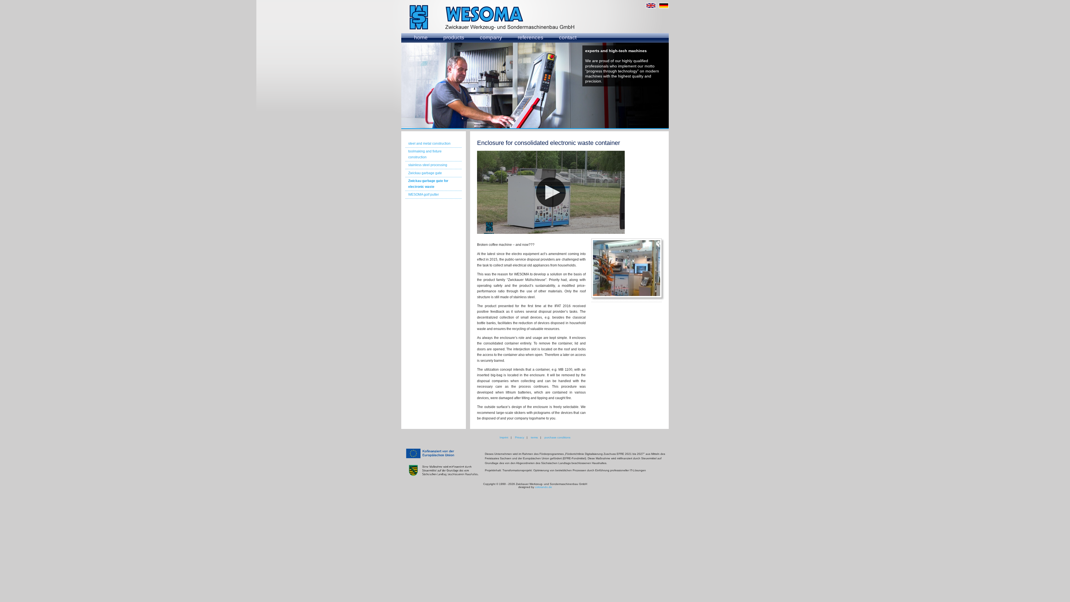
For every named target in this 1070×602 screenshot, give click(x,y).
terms (534, 437)
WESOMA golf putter (423, 194)
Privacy (519, 437)
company (491, 37)
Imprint (504, 437)
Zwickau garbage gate (425, 173)
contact (568, 37)
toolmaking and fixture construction (425, 154)
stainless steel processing (427, 165)
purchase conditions (557, 437)
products (453, 37)
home (421, 37)
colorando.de (543, 487)
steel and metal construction (429, 143)
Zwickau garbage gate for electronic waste (428, 183)
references (530, 37)
